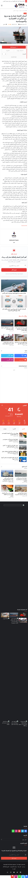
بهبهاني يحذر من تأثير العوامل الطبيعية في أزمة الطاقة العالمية (7, 494)
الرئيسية (24, 10)
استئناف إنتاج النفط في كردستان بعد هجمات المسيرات (21, 493)
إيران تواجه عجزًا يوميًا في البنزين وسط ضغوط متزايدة (8, 343)
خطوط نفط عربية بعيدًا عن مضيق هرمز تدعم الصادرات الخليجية (10, 440)
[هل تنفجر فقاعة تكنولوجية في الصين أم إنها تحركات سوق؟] (23, 459)
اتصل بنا (14, 868)
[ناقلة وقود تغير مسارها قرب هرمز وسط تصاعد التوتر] (14, 723)
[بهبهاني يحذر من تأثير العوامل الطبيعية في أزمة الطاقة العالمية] (23, 435)
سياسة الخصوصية (13, 866)
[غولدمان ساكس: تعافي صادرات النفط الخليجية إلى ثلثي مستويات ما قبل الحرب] (7, 473)
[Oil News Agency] (20, 5)
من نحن (23, 866)
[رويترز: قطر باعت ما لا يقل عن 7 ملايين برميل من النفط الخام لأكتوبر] (23, 447)
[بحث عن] (26, 6)
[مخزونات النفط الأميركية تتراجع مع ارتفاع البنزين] (23, 772)
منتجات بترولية (19, 10)
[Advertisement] (14, 385)
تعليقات (4, 429)
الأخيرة (14, 429)
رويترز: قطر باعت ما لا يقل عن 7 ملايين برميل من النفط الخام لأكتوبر (10, 446)
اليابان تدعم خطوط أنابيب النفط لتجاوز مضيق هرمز (7, 328)
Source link (24, 225)
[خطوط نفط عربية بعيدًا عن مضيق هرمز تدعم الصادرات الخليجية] (23, 441)
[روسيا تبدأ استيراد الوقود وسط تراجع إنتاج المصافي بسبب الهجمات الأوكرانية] (5, 669)
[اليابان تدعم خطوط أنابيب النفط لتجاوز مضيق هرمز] (7, 322)
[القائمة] (1, 6)
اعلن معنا (19, 866)
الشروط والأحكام (6, 866)
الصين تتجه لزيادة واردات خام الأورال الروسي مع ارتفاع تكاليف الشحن (21, 329)
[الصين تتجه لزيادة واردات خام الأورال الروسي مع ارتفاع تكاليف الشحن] (21, 322)
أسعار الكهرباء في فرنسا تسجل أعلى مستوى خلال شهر (21, 343)
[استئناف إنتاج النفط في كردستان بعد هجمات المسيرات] (21, 488)
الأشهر (23, 429)
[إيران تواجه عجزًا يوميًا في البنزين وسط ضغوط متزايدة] (7, 337)
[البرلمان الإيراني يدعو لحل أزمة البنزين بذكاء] (5, 723)
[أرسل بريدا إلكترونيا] (18, 24)
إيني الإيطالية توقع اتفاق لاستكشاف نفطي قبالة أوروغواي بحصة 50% (10, 452)
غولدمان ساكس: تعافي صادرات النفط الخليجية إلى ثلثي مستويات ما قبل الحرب (7, 479)
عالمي (14, 10)
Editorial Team (22, 24)
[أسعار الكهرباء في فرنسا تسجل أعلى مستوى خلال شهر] (21, 337)
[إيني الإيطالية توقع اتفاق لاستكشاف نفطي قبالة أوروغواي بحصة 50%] (23, 453)
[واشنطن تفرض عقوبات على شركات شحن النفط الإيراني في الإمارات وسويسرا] (14, 669)
